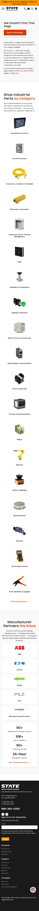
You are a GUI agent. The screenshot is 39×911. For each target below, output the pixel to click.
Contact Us (5, 862)
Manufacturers (6, 852)
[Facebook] (2, 814)
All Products (5, 849)
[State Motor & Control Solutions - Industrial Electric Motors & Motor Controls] (10, 787)
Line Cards (5, 884)
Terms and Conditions (9, 887)
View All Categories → (19, 601)
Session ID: (5, 873)
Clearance (4, 854)
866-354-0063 (10, 808)
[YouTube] (6, 814)
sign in (23, 2)
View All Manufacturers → (19, 762)
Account (4, 865)
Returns (4, 871)
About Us (4, 881)
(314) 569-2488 (8, 804)
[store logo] (12, 9)
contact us (18, 71)
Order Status (6, 868)
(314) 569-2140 (8, 802)
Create (5, 2)
